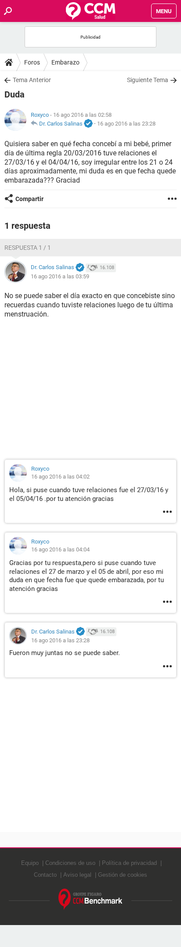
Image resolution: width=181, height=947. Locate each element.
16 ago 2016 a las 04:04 (60, 549)
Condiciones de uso (70, 863)
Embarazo (65, 62)
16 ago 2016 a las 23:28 (126, 123)
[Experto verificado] (88, 124)
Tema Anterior (32, 79)
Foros (32, 62)
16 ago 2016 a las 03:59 (60, 276)
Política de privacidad (129, 863)
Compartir (29, 198)
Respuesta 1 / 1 (27, 247)
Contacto (45, 874)
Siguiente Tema (147, 79)
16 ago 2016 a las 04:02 (60, 476)
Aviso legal (77, 874)
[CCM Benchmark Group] (90, 899)
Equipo (30, 863)
